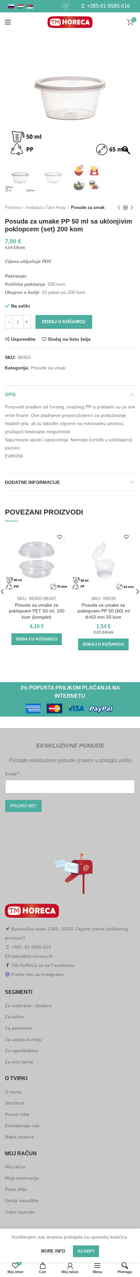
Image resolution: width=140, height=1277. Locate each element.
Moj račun (15, 1166)
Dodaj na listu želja (69, 339)
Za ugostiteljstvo (21, 1050)
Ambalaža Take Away (45, 207)
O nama (13, 1091)
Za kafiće (14, 1016)
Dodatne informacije (32, 482)
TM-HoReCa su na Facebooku (42, 965)
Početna (13, 207)
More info (53, 1251)
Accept (85, 1251)
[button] (127, 101)
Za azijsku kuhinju (23, 1039)
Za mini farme (19, 1061)
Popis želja (16, 1189)
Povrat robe (17, 1114)
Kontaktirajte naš (22, 1125)
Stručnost (14, 1102)
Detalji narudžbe (21, 1200)
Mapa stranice (19, 1136)
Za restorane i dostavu (28, 1005)
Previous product (119, 207)
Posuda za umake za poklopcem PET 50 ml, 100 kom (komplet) (36, 610)
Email (11, 773)
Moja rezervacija (22, 1178)
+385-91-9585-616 (108, 6)
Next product (132, 207)
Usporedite (23, 339)
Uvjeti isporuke (20, 1212)
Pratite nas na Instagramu (37, 974)
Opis (10, 394)
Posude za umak (88, 207)
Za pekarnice (18, 1028)
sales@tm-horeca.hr (32, 956)
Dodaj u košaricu (64, 321)
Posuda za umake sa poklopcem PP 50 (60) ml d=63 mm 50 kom (103, 610)
